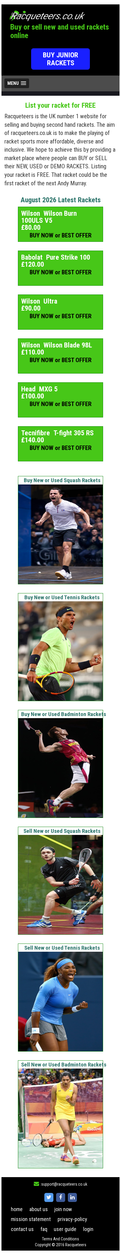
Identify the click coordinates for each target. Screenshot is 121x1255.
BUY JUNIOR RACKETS (60, 59)
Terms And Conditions (60, 1239)
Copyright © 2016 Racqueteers (60, 1244)
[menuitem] (16, 1209)
